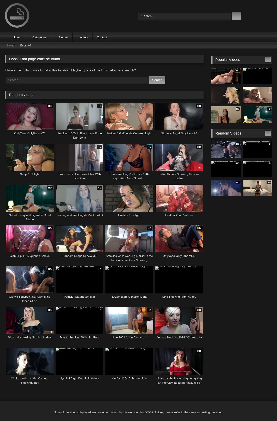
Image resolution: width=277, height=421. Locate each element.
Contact (102, 37)
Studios (63, 37)
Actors (84, 37)
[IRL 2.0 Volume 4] (257, 76)
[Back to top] (265, 409)
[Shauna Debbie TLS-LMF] (257, 95)
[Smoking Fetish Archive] (17, 16)
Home (16, 37)
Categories (39, 37)
